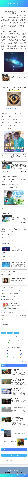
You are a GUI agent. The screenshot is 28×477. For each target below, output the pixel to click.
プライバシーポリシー (20, 472)
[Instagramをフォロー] (20, 353)
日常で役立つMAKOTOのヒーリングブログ (11, 290)
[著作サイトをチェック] (7, 350)
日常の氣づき (10, 333)
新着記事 (4, 333)
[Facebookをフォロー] (7, 353)
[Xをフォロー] (20, 350)
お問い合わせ (7, 472)
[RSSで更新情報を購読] (20, 357)
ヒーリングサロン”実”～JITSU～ (13, 108)
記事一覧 (16, 333)
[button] (18, 342)
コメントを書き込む (14, 455)
